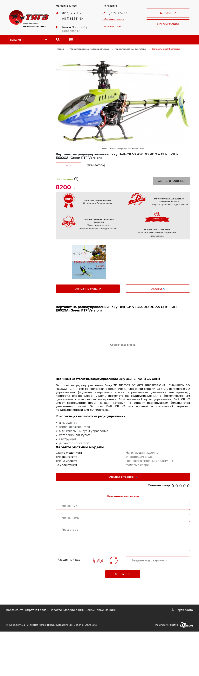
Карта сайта (14, 610)
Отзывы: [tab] (158, 288)
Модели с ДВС (73, 610)
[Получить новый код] (114, 560)
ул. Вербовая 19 (76, 29)
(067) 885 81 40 (72, 18)
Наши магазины (112, 26)
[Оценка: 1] (172, 485)
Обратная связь (36, 610)
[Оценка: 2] (176, 485)
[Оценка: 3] (180, 485)
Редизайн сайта (166, 624)
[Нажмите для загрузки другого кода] (98, 560)
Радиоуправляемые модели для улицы (89, 49)
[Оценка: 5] (188, 485)
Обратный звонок (113, 19)
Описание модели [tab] (88, 288)
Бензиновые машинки (102, 610)
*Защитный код (69, 559)
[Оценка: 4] (184, 485)
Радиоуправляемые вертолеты (130, 49)
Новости (56, 610)
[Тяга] (29, 17)
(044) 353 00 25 (72, 13)
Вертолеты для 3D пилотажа (166, 49)
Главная (60, 49)
